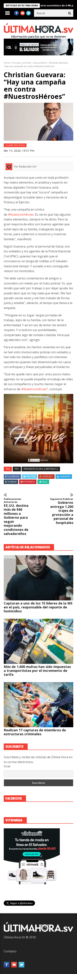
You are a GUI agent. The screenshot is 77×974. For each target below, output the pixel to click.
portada (26, 62)
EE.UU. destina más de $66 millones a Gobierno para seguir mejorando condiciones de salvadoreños (16, 517)
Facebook (13, 476)
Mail (45, 481)
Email (7, 766)
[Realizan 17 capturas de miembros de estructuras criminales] (38, 704)
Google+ (47, 476)
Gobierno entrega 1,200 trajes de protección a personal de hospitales (61, 511)
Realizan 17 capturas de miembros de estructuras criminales (35, 732)
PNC (17, 469)
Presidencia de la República (41, 469)
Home (7, 62)
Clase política (40, 62)
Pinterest (29, 481)
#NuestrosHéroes (21, 214)
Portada (16, 62)
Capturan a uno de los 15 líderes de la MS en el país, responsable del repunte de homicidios (38, 607)
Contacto (10, 951)
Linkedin (65, 476)
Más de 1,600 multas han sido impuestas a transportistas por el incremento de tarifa (37, 670)
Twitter (31, 476)
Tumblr (12, 481)
